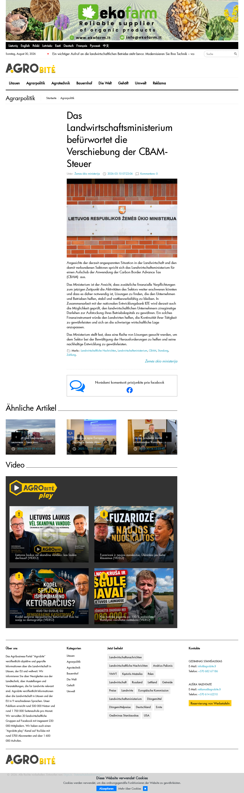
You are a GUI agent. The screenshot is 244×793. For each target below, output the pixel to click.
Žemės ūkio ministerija (87, 173)
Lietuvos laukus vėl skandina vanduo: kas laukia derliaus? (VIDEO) (45, 556)
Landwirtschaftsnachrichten (125, 657)
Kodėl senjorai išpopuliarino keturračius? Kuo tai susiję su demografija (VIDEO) (47, 618)
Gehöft (123, 83)
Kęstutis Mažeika (132, 674)
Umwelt (140, 83)
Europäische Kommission (153, 690)
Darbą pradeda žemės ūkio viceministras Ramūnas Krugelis (151, 442)
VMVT (113, 674)
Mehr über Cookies (129, 788)
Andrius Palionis (163, 665)
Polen (151, 674)
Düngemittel (154, 699)
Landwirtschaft (118, 682)
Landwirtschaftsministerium (132, 350)
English (25, 45)
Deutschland (143, 707)
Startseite (51, 98)
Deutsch (69, 45)
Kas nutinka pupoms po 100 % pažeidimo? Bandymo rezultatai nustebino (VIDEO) (128, 618)
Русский (95, 45)
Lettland (152, 682)
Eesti (58, 45)
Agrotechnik (60, 83)
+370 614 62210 (208, 694)
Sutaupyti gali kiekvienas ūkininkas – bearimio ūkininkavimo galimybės (27, 442)
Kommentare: (149, 173)
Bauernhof (84, 83)
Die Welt (105, 83)
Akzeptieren (106, 788)
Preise (112, 690)
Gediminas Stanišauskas (124, 715)
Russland (137, 682)
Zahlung (71, 355)
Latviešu (47, 45)
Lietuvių (13, 45)
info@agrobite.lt (207, 666)
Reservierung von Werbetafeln (210, 703)
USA (146, 715)
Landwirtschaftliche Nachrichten (98, 350)
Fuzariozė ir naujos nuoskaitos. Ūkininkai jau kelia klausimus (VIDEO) (132, 556)
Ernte (159, 707)
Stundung (163, 350)
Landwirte (127, 690)
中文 (106, 45)
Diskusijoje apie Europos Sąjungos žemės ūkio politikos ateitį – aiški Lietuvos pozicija (91, 444)
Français (81, 45)
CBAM (152, 350)
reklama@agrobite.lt (209, 689)
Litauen (14, 83)
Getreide (167, 682)
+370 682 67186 (208, 671)
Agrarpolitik (35, 83)
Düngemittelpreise (120, 707)
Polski (36, 45)
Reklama (159, 83)
